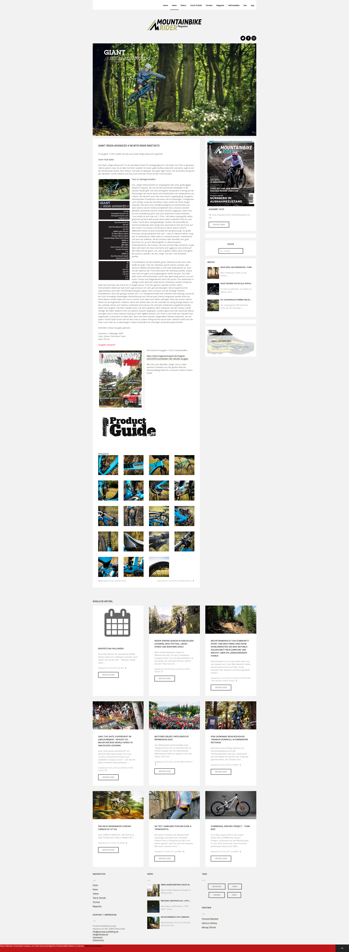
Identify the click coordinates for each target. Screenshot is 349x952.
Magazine (220, 5)
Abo (245, 5)
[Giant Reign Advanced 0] (184, 465)
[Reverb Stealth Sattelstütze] (108, 541)
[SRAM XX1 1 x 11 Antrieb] (159, 490)
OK (342, 948)
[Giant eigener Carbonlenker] (184, 541)
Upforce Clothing (209, 923)
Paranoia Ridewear (210, 919)
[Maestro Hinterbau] (108, 566)
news (234, 886)
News (174, 5)
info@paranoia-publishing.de (105, 931)
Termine (209, 5)
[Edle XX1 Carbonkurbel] (184, 490)
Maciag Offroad (209, 927)
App (252, 5)
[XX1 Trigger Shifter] (159, 541)
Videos (183, 5)
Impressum (98, 937)
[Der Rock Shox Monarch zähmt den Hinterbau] (108, 490)
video (234, 895)
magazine (216, 886)
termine (216, 895)
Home (165, 5)
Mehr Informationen (93, 946)
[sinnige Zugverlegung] (134, 566)
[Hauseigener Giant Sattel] (134, 541)
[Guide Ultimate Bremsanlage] (159, 516)
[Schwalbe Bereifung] (159, 566)
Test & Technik (196, 5)
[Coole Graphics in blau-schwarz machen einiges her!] (108, 465)
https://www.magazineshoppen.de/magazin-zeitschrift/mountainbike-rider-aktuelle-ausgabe (167, 357)
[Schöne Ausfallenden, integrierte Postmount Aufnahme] (184, 516)
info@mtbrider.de (100, 934)
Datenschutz (98, 940)
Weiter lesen (219, 225)
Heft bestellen (234, 5)
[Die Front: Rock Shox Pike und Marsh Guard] (134, 516)
